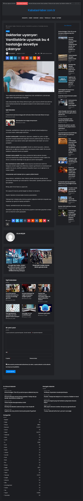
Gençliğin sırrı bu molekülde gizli (27, 314)
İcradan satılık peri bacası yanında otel (72, 189)
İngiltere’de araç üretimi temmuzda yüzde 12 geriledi (72, 80)
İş (4, 442)
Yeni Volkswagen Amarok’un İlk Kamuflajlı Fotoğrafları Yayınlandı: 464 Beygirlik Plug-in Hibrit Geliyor (72, 145)
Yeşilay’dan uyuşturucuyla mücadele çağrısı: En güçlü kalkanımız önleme (44, 296)
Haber (30, 18)
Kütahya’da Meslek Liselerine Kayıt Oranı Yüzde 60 (71, 68)
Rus (5, 462)
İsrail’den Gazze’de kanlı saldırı (67, 96)
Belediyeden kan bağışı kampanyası (26, 120)
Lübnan (6, 452)
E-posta (8, 358)
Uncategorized (8, 485)
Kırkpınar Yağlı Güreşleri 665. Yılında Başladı (72, 160)
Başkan (6, 419)
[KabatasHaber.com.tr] (41, 10)
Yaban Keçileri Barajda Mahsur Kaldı (37, 3)
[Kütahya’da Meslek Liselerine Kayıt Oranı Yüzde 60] (62, 67)
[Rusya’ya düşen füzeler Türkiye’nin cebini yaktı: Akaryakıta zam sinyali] (62, 170)
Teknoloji (47, 18)
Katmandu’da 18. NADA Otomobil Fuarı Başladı (72, 102)
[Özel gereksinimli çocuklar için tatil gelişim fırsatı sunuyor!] (13, 308)
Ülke (5, 482)
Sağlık (41, 18)
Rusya (6, 465)
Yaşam (53, 18)
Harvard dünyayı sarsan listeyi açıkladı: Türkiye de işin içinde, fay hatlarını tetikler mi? (72, 43)
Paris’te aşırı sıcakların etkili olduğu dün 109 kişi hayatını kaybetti (72, 215)
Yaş (5, 490)
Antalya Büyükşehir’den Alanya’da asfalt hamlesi (65, 119)
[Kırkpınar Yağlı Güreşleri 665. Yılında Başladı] (62, 161)
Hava (5, 437)
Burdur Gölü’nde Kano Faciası (67, 206)
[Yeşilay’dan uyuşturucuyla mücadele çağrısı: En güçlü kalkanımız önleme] (45, 288)
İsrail (5, 444)
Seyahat (6, 470)
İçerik (5, 439)
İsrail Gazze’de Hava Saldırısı (72, 198)
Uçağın (6, 477)
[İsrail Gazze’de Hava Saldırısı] (62, 199)
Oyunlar (6, 455)
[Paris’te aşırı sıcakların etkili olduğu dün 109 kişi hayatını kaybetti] (62, 213)
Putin (5, 457)
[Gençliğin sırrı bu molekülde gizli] (29, 308)
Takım (5, 472)
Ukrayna (6, 480)
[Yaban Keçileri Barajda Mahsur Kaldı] (62, 58)
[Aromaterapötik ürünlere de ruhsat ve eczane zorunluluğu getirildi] (13, 288)
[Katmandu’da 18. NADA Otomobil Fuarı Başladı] (62, 102)
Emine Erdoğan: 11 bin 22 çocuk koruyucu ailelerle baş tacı (67, 32)
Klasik (5, 450)
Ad (7, 352)
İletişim (58, 18)
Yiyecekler (7, 495)
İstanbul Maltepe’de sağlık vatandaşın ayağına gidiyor (28, 295)
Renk (5, 460)
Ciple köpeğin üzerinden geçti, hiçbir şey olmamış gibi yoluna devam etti (67, 112)
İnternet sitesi (33, 358)
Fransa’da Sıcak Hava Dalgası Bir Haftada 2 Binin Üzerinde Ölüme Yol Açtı (27, 115)
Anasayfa (25, 18)
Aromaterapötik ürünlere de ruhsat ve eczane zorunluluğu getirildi (12, 296)
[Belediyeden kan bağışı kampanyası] (10, 122)
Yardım (6, 487)
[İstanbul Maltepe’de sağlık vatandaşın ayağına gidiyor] (29, 288)
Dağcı (5, 422)
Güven (6, 429)
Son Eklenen (67, 25)
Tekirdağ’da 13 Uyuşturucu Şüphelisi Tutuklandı (66, 90)
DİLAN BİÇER (12, 53)
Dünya (6, 424)
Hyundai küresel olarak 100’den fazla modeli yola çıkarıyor (67, 133)
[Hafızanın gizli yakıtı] (45, 308)
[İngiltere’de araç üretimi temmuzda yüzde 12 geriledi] (62, 79)
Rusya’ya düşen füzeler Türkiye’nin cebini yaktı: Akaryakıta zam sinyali (72, 172)
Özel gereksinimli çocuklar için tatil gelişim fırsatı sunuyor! (12, 315)
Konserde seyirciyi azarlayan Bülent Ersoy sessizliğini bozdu (67, 182)
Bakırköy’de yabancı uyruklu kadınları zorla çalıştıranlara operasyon (66, 126)
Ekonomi (35, 18)
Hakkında (6, 434)
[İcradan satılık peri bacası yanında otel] (62, 190)
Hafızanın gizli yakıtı (44, 313)
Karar (5, 447)
